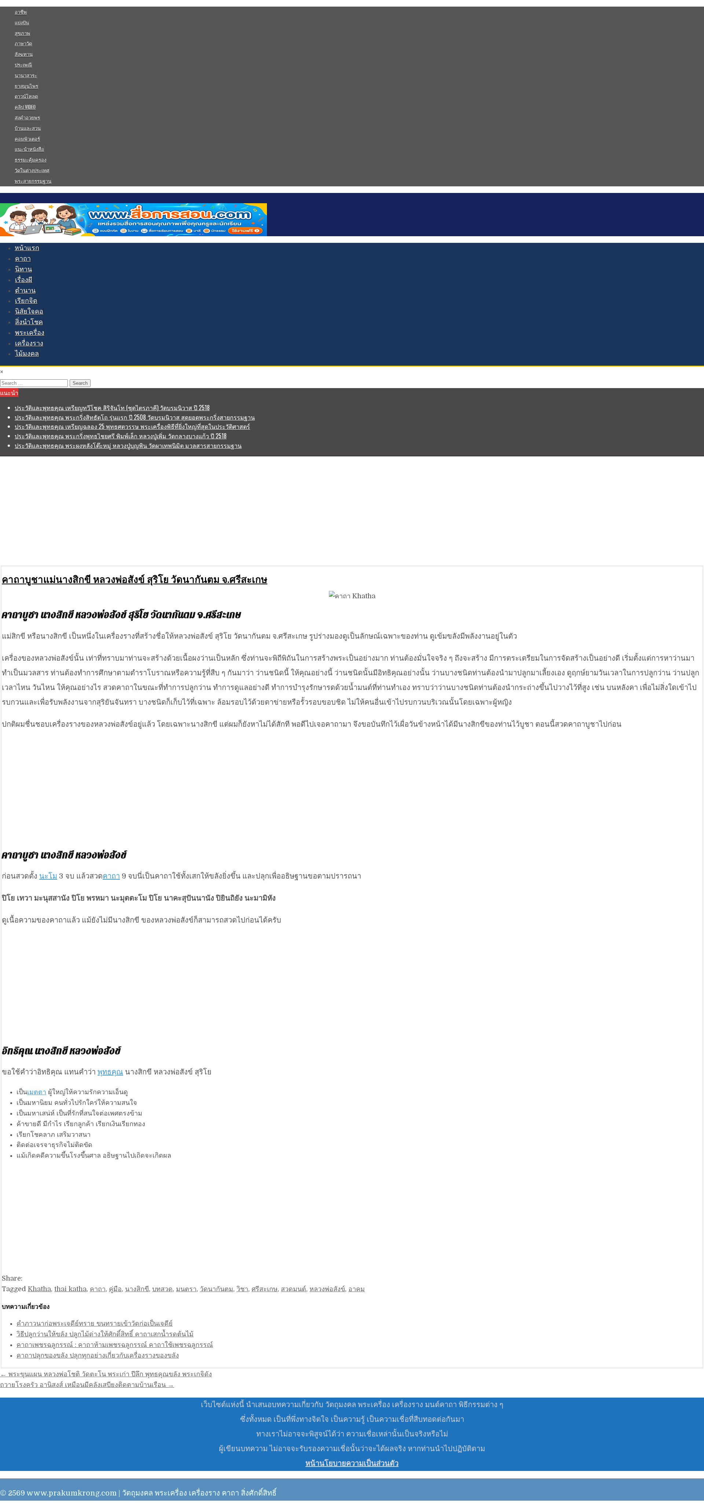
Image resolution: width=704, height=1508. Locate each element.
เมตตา (36, 1092)
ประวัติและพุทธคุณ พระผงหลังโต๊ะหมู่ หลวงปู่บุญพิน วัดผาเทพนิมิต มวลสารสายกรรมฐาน (128, 445)
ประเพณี (23, 64)
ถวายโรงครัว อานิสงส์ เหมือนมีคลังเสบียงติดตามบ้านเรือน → (87, 1384)
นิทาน (23, 269)
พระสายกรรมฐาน (33, 181)
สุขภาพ (22, 33)
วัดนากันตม (216, 1289)
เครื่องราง (29, 343)
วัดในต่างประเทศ (32, 170)
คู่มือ (115, 1289)
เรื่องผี (23, 280)
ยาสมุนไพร (26, 86)
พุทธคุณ (110, 1072)
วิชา (242, 1289)
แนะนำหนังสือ (29, 149)
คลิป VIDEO (25, 106)
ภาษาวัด (23, 43)
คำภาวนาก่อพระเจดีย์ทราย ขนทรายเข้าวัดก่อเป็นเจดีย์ (94, 1323)
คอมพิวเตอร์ (27, 138)
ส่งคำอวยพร (27, 117)
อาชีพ (21, 11)
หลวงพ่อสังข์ (327, 1289)
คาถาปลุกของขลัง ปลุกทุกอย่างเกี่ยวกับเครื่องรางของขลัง (97, 1355)
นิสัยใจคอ (29, 311)
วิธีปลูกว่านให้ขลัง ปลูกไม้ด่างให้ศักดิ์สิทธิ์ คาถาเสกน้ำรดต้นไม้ (105, 1334)
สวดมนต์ (293, 1289)
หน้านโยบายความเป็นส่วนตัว (352, 1463)
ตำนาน (25, 290)
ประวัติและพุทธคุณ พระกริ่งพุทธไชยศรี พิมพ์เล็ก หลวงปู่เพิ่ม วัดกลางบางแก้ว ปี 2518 (121, 435)
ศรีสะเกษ (265, 1289)
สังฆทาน (24, 54)
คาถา (23, 258)
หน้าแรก (27, 248)
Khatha (39, 1289)
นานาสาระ (26, 75)
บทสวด (162, 1289)
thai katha (70, 1289)
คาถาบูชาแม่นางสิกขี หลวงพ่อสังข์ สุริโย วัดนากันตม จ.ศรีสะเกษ (134, 579)
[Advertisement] (220, 510)
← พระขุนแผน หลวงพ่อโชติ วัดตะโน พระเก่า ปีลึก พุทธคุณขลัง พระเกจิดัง (106, 1374)
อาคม (356, 1289)
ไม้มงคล (27, 353)
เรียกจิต (26, 300)
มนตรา (186, 1289)
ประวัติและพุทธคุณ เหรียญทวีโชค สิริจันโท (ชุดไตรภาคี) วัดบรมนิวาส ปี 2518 (112, 407)
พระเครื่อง (29, 332)
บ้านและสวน (28, 128)
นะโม (48, 876)
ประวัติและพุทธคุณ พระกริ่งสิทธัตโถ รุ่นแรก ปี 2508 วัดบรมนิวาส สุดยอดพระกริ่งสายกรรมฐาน (135, 417)
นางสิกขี (137, 1289)
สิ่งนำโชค (29, 322)
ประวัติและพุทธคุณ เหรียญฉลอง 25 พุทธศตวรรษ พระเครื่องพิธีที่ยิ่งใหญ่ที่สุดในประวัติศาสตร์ (132, 426)
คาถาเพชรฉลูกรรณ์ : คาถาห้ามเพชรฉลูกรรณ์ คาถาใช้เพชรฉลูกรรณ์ (114, 1344)
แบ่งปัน (22, 22)
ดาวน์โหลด (26, 96)
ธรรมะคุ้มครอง (30, 159)
